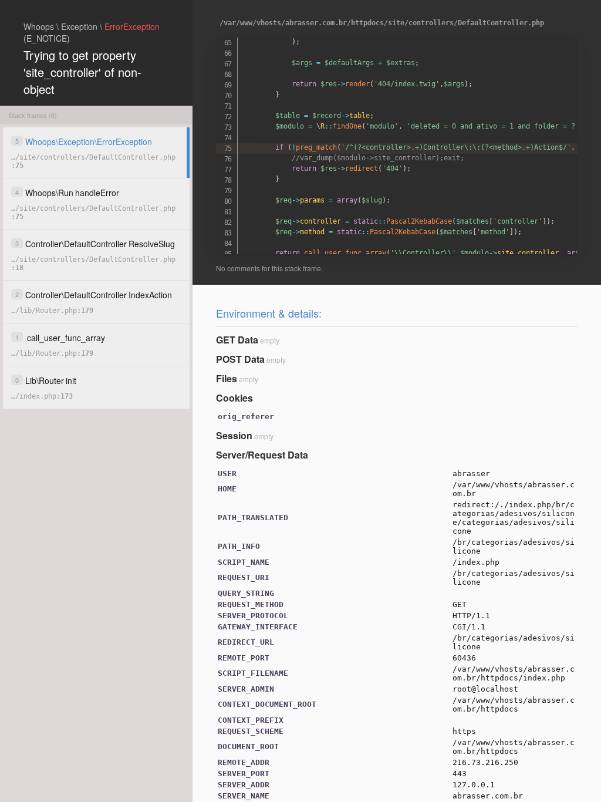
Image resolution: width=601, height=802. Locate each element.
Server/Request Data (262, 454)
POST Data (240, 359)
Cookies (234, 398)
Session (234, 435)
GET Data (237, 339)
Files (226, 378)
